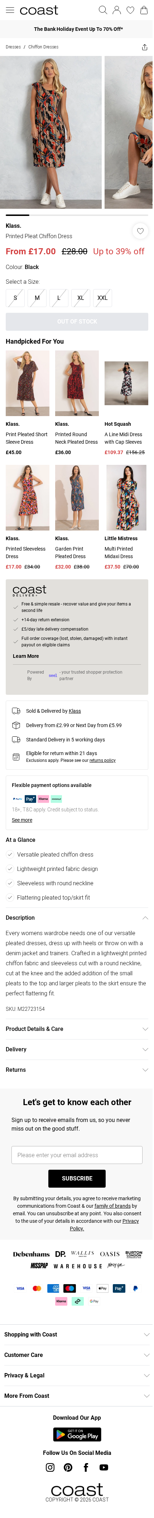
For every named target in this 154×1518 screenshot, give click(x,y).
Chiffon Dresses (43, 47)
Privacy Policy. (84, 1231)
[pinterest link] (65, 1470)
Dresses (13, 47)
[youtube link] (101, 1470)
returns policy (103, 763)
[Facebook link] (83, 1470)
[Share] (139, 47)
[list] (74, 133)
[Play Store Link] (74, 1437)
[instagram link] (47, 1470)
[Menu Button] (10, 10)
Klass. (13, 220)
